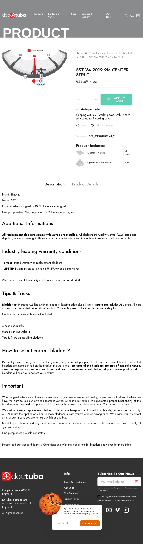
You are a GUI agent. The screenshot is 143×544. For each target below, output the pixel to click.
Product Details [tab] (85, 184)
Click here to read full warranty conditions (26, 280)
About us (69, 488)
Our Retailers (71, 493)
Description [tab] (54, 184)
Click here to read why (116, 404)
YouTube (109, 510)
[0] (138, 15)
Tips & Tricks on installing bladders (22, 338)
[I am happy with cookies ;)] (90, 523)
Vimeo (117, 510)
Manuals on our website (16, 332)
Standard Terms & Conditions (38, 445)
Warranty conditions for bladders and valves (87, 445)
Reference (81, 136)
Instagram (126, 510)
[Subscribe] (137, 481)
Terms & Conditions (75, 482)
